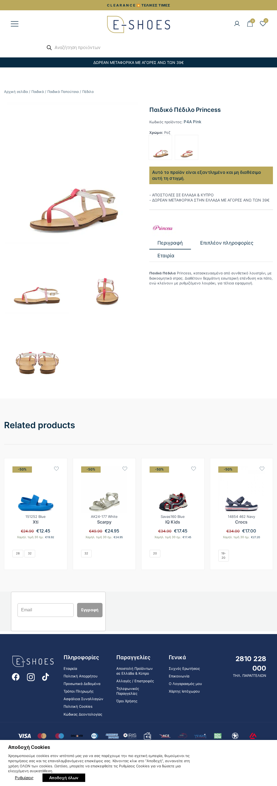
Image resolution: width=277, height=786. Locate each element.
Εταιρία (165, 255)
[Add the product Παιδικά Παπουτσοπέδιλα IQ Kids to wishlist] (193, 468)
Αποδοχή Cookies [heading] (29, 747)
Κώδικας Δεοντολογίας (83, 714)
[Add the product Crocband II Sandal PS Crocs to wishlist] (262, 468)
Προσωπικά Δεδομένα (82, 683)
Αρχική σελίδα (16, 91)
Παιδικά (37, 91)
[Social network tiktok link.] (46, 676)
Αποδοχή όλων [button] (63, 777)
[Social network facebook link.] (16, 676)
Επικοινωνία (179, 676)
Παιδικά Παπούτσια (63, 91)
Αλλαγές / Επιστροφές (135, 681)
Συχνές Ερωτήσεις (184, 668)
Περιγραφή (170, 243)
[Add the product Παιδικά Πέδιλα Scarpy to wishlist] (125, 468)
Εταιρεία (70, 668)
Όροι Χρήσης (126, 701)
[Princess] (162, 228)
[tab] (170, 243)
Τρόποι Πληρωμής (79, 691)
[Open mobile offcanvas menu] (14, 24)
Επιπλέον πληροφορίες (226, 243)
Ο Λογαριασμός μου (185, 683)
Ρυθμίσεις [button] (24, 777)
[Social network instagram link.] (31, 676)
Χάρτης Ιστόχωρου (184, 691)
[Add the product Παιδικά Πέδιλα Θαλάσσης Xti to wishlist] (56, 468)
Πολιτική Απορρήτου (81, 676)
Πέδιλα (88, 91)
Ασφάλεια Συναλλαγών (83, 699)
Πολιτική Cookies (78, 706)
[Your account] (237, 23)
